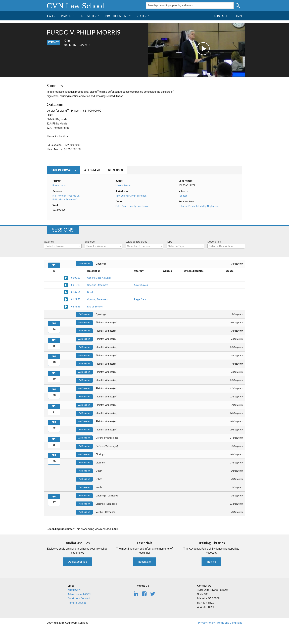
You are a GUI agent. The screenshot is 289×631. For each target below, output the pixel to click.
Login (237, 15)
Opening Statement (97, 285)
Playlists (67, 15)
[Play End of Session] (66, 306)
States (141, 15)
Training (211, 561)
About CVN (74, 589)
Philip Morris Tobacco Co (65, 199)
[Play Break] (66, 292)
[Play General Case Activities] (66, 277)
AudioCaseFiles (77, 561)
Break (90, 292)
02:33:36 (75, 306)
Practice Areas (116, 15)
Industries (88, 15)
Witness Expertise (136, 241)
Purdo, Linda (59, 185)
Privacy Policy (206, 622)
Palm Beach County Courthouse (132, 206)
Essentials (144, 561)
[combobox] (63, 246)
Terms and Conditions (229, 622)
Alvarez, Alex (141, 285)
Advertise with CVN (79, 594)
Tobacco (182, 195)
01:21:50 (75, 299)
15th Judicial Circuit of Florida (131, 195)
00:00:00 (75, 277)
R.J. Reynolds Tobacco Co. (66, 195)
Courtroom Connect (79, 598)
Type (169, 241)
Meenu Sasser (123, 185)
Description (214, 241)
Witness (90, 241)
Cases (51, 15)
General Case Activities (99, 277)
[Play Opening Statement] (66, 284)
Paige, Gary (140, 299)
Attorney (49, 241)
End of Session (95, 306)
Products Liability (197, 206)
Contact (220, 15)
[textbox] (62, 246)
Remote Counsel (77, 602)
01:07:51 (75, 292)
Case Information (63, 170)
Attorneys (92, 170)
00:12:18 (75, 285)
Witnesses (115, 170)
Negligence (213, 206)
